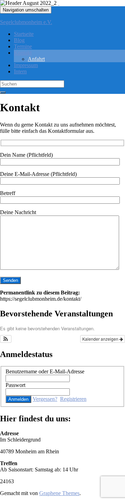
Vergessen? (45, 399)
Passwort (15, 385)
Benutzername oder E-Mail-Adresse (45, 371)
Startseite (24, 34)
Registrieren (73, 399)
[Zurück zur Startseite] (58, 3)
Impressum (26, 65)
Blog (19, 40)
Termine (23, 46)
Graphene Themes (59, 493)
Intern (20, 71)
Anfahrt (36, 59)
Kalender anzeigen (100, 339)
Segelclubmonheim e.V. (26, 22)
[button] (5, 338)
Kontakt (23, 53)
